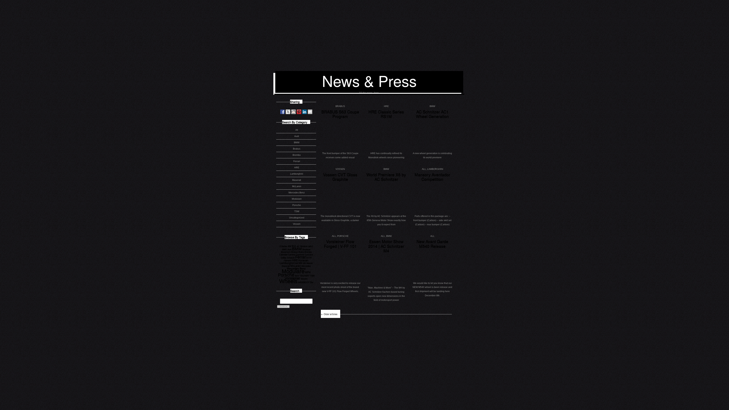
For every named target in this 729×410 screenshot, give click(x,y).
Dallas (283, 257)
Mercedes (306, 266)
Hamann (288, 260)
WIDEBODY (303, 282)
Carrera (291, 254)
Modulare (297, 199)
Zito (311, 282)
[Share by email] (310, 112)
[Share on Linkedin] (304, 112)
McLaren (296, 186)
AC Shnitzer (302, 246)
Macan (309, 263)
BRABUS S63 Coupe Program (340, 114)
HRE (296, 167)
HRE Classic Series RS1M (386, 114)
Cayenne (300, 254)
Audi (296, 136)
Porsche (296, 205)
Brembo (297, 155)
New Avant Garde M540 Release (432, 243)
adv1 (310, 246)
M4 (300, 262)
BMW (296, 142)
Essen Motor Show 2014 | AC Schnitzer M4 (386, 245)
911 (294, 246)
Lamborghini (296, 174)
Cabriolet (283, 254)
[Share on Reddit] (293, 112)
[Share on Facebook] (282, 112)
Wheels (288, 281)
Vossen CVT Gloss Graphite (340, 177)
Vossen (297, 224)
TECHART (304, 275)
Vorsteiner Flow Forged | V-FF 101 (340, 243)
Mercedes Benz (297, 192)
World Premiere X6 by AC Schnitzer (386, 177)
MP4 (308, 272)
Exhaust (291, 257)
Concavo (309, 254)
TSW (296, 211)
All (296, 130)
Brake (301, 252)
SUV (297, 275)
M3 (296, 263)
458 (289, 246)
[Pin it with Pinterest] (299, 112)
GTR (309, 257)
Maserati (296, 180)
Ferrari (296, 161)
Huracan (303, 260)
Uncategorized (296, 217)
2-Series (283, 246)
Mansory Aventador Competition (432, 177)
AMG (284, 249)
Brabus (296, 148)
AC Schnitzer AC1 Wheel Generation (432, 114)
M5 (304, 263)
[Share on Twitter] (288, 112)
